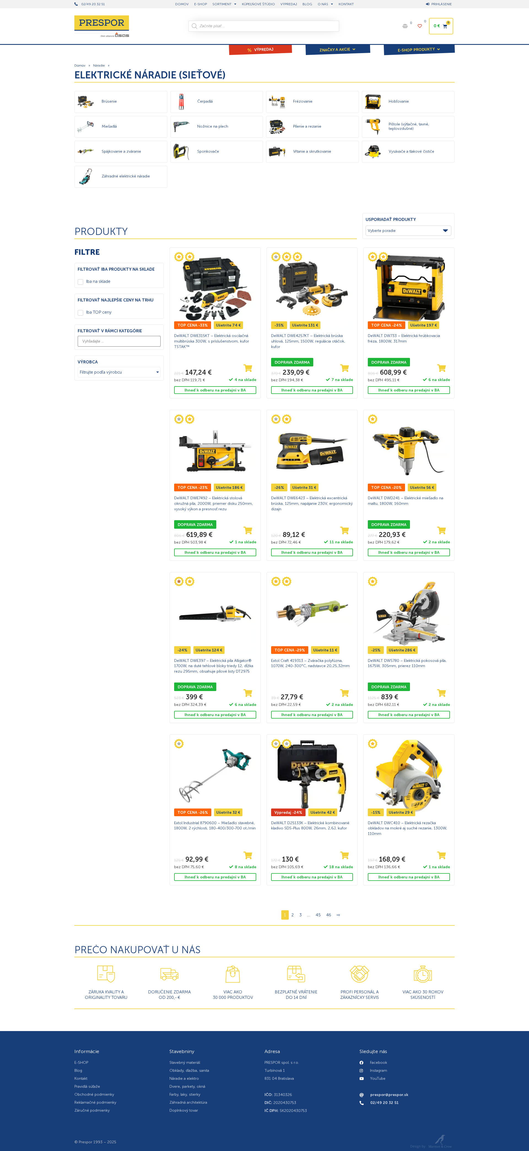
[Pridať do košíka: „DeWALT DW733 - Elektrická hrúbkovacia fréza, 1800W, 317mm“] (441, 368)
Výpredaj (288, 4)
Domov (79, 65)
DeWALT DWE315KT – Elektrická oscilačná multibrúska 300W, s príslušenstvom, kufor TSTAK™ (211, 341)
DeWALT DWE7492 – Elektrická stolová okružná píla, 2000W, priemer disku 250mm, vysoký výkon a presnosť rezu (213, 503)
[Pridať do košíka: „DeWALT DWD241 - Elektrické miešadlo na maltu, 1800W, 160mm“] (441, 531)
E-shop (200, 4)
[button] (337, 46)
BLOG (307, 4)
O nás (323, 4)
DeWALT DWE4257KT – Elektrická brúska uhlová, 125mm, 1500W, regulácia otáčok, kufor (308, 341)
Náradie (99, 65)
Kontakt (346, 4)
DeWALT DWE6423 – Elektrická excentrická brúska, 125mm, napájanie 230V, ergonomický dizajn (312, 503)
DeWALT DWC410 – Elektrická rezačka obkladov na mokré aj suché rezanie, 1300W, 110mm (407, 828)
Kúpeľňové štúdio (258, 4)
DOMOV (182, 4)
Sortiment (221, 4)
